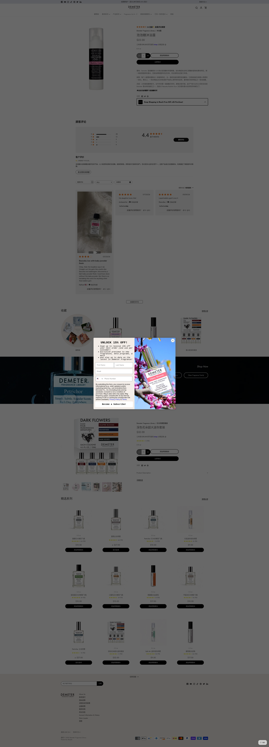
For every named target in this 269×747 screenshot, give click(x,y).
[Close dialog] (173, 340)
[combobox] (99, 378)
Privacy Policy (114, 399)
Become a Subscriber (114, 404)
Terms (124, 399)
